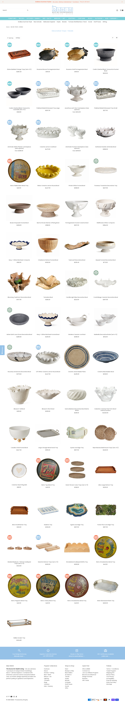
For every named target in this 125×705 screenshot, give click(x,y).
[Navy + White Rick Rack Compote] (19, 245)
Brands (64, 22)
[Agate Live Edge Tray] (77, 510)
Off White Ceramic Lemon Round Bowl (48, 372)
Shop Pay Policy (111, 682)
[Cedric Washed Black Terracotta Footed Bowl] (106, 54)
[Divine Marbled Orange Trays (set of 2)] (19, 54)
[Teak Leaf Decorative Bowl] (77, 245)
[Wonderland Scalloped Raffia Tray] (77, 547)
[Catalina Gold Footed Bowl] (19, 433)
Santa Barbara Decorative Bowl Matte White (77, 409)
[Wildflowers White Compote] (106, 208)
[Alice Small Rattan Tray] (19, 510)
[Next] (122, 2)
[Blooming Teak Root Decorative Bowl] (19, 282)
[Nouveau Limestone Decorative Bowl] (19, 357)
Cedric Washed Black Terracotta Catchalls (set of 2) (19, 108)
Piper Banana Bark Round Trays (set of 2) (106, 447)
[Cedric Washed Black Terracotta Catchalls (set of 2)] (19, 93)
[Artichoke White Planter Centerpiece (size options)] (19, 132)
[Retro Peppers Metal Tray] (19, 586)
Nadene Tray (48, 525)
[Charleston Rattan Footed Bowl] (48, 245)
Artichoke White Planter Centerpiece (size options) (19, 147)
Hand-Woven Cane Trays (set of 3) (77, 485)
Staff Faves (97, 22)
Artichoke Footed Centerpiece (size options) (77, 147)
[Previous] (3, 2)
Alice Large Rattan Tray (105, 485)
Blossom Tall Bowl (19, 409)
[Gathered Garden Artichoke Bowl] (106, 132)
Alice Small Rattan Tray (19, 525)
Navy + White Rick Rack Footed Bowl (48, 334)
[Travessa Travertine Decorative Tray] (106, 171)
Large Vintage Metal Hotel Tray (48, 447)
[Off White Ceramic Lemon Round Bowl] (48, 357)
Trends (67, 676)
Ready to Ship (69, 671)
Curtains (81, 18)
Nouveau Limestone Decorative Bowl (19, 372)
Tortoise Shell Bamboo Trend (77, 22)
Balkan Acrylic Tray (19, 638)
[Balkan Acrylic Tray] (19, 623)
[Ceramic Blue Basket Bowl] (106, 357)
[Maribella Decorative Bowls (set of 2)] (106, 320)
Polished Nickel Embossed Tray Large (48, 108)
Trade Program (111, 671)
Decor (21, 18)
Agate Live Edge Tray (77, 525)
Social (90, 22)
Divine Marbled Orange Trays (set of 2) (19, 69)
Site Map (109, 684)
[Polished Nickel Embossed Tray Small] (106, 93)
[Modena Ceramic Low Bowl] (77, 320)
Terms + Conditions (112, 669)
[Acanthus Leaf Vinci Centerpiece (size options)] (77, 93)
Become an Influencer (89, 675)
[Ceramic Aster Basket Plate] (77, 357)
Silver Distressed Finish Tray (105, 601)
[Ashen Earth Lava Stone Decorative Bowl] (19, 320)
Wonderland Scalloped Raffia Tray (77, 562)
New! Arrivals (37, 22)
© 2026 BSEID (10, 700)
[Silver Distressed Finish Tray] (106, 586)
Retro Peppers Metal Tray (19, 601)
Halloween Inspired (49, 22)
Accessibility (110, 678)
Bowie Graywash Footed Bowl (19, 223)
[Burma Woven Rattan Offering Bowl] (48, 208)
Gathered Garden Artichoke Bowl (105, 147)
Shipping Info (110, 673)
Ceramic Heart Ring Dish (19, 485)
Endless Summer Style (25, 22)
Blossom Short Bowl (48, 409)
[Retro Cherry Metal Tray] (48, 586)
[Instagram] (14, 696)
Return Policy (110, 675)
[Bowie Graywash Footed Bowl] (19, 208)
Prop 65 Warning (111, 680)
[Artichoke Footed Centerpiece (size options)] (77, 132)
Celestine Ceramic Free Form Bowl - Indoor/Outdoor (105, 409)
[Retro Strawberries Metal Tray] (106, 547)
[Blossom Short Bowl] (48, 394)
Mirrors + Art (59, 18)
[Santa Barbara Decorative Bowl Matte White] (77, 394)
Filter (18, 38)
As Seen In (68, 675)
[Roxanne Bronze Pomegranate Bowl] (48, 54)
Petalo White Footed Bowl (77, 185)
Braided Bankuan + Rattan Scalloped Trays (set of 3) (19, 562)
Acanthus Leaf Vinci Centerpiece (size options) (77, 108)
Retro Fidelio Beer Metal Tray (19, 185)
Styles (59, 22)
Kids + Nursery (111, 18)
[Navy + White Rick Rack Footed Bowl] (48, 320)
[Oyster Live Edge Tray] (77, 433)
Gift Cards (85, 680)
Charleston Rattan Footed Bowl (48, 260)
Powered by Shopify (21, 700)
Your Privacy (110, 676)
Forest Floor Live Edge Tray (105, 525)
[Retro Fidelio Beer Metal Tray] (19, 171)
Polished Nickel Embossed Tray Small (105, 108)
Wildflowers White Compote (106, 223)
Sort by (11, 38)
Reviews (84, 678)
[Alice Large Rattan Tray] (106, 470)
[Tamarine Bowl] (48, 282)
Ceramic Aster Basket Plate (77, 372)
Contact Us (86, 671)
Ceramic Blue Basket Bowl (106, 372)
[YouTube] (11, 696)
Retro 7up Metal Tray (48, 485)
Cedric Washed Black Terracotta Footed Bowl (105, 70)
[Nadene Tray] (48, 510)
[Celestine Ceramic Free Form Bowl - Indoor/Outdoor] (106, 394)
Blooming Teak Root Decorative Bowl (19, 297)
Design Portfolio (87, 676)
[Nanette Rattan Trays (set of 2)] (48, 547)
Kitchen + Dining (33, 18)
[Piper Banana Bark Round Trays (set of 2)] (106, 433)
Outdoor (98, 18)
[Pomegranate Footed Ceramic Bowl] (77, 208)
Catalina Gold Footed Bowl (19, 447)
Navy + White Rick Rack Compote (19, 260)
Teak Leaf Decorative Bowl (77, 260)
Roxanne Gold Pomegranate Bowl (77, 69)
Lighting (71, 18)
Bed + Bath (47, 18)
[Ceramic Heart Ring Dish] (19, 470)
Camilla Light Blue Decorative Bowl (77, 297)
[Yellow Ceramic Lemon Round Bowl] (48, 171)
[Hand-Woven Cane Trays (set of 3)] (77, 470)
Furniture (12, 18)
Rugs (90, 18)
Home (7, 27)
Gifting (105, 22)
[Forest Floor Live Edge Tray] (106, 510)
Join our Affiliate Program (90, 673)
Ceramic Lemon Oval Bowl (48, 147)
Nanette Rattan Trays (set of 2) (48, 562)
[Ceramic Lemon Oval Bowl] (48, 132)
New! (66, 669)
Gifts (66, 688)
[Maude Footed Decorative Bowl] (106, 245)
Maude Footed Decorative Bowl (106, 260)
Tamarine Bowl (48, 297)
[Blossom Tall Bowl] (19, 394)
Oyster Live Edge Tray (77, 447)
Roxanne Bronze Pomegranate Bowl (48, 69)
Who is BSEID (86, 669)
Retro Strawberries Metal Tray (105, 562)
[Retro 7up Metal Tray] (48, 470)
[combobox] (15, 10)
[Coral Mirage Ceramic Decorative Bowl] (106, 282)
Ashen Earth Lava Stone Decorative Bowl (19, 334)
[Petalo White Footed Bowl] (77, 171)
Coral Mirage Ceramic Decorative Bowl (106, 297)
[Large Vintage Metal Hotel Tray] (48, 433)
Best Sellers (68, 673)
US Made (68, 682)
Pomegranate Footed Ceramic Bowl (76, 223)
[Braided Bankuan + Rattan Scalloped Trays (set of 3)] (19, 547)
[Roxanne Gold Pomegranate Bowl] (77, 54)
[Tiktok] (16, 696)
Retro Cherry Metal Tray (48, 601)
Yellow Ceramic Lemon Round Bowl (48, 185)
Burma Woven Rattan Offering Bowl (48, 223)
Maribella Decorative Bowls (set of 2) (105, 334)
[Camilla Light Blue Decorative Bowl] (77, 282)
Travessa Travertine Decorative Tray (105, 185)
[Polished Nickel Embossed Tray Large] (48, 93)
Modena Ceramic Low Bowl (76, 334)
